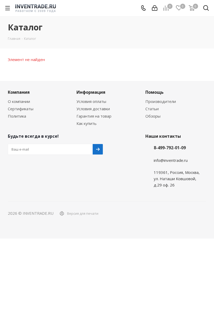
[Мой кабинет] (154, 8)
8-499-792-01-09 (170, 148)
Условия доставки (93, 108)
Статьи (152, 108)
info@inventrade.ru (171, 160)
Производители (160, 101)
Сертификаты (20, 108)
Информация (90, 92)
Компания (19, 92)
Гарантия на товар (93, 116)
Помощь (154, 92)
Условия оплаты (91, 101)
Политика (17, 116)
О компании (19, 101)
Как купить (86, 123)
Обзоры (152, 116)
